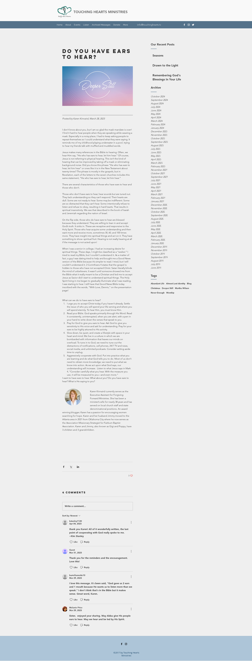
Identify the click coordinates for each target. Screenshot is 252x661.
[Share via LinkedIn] (78, 466)
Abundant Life (157, 283)
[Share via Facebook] (63, 466)
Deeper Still (167, 288)
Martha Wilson (182, 288)
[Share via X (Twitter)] (70, 466)
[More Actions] (131, 522)
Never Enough (157, 292)
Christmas (155, 288)
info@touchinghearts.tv (149, 24)
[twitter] (193, 24)
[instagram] (188, 24)
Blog (189, 283)
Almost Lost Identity (175, 283)
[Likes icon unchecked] (71, 542)
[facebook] (184, 24)
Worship (170, 292)
